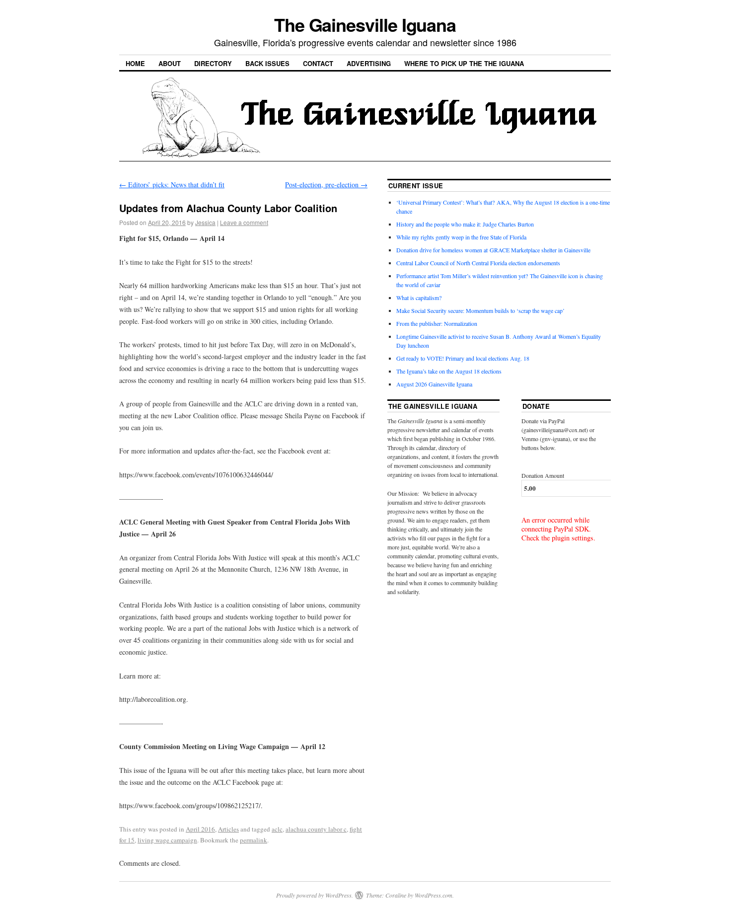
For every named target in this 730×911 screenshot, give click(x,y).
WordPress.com (433, 895)
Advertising (369, 63)
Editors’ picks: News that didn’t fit (171, 184)
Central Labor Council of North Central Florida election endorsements (478, 263)
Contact (318, 63)
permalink (253, 839)
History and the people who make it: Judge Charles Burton (465, 224)
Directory (213, 63)
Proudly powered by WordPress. (314, 895)
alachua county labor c (316, 829)
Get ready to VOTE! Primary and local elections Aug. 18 (462, 358)
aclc (277, 829)
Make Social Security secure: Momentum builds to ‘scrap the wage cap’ (480, 310)
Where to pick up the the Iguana (464, 63)
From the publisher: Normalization (436, 323)
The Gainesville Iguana (365, 24)
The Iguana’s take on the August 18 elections (449, 371)
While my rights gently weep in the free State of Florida (463, 237)
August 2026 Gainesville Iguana (434, 384)
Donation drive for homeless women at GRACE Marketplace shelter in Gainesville (493, 250)
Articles (228, 829)
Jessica (205, 222)
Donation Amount (542, 475)
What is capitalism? (418, 298)
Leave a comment (244, 222)
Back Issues (267, 63)
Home (135, 63)
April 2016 (200, 829)
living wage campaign (167, 839)
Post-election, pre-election (326, 184)
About (169, 63)
